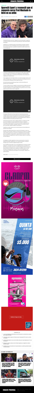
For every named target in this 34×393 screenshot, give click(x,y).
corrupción (9, 154)
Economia (30, 389)
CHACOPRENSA (6, 16)
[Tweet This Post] (27, 16)
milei (15, 154)
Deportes (23, 389)
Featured (12, 154)
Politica (17, 154)
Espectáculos (26, 389)
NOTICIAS (18, 389)
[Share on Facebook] (25, 16)
